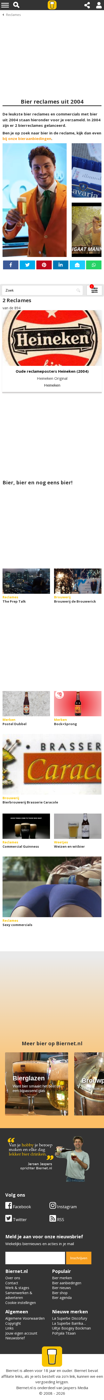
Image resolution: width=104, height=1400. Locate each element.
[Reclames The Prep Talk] (26, 581)
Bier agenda (62, 1297)
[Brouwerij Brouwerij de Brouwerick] (77, 581)
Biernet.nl (24, 1387)
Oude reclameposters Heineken (45, 371)
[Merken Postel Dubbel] (26, 703)
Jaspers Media (75, 1387)
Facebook (21, 1206)
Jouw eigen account (21, 1333)
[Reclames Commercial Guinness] (26, 826)
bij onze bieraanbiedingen (27, 138)
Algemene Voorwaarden (25, 1318)
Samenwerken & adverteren (18, 1295)
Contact (11, 1282)
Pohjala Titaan (64, 1333)
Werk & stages (17, 1287)
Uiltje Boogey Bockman (71, 1328)
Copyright (13, 1323)
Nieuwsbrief (15, 1338)
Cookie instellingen (20, 1302)
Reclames (13, 14)
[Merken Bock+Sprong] (77, 703)
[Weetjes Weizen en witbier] (77, 826)
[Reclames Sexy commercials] (52, 887)
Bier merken (62, 1277)
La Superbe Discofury (69, 1318)
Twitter (19, 1219)
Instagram (66, 1206)
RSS (60, 1219)
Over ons (12, 1277)
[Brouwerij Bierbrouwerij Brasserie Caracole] (52, 764)
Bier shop (60, 1292)
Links (9, 1328)
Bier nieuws (61, 1287)
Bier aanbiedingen (66, 1282)
